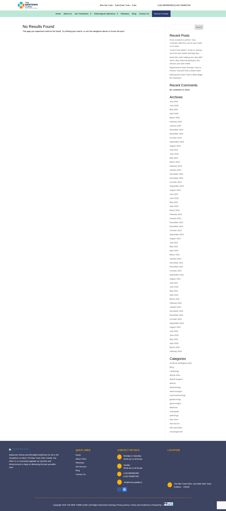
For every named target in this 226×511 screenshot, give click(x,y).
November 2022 (176, 226)
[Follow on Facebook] (119, 489)
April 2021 (174, 295)
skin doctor (175, 424)
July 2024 (174, 150)
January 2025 (175, 126)
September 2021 (177, 275)
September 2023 (177, 186)
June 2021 (174, 287)
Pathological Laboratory (104, 14)
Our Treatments (82, 14)
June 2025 (174, 106)
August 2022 (175, 239)
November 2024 (176, 134)
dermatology (175, 387)
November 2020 (176, 315)
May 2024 (174, 158)
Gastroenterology (177, 395)
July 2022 (174, 243)
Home (58, 14)
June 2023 (174, 198)
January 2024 (175, 170)
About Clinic (81, 459)
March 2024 (175, 162)
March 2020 (175, 347)
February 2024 (176, 166)
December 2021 (176, 263)
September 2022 (177, 234)
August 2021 (175, 279)
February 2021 (176, 303)
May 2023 (174, 202)
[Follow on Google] (124, 489)
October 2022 (176, 230)
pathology (174, 415)
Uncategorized (176, 432)
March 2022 (175, 255)
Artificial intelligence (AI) (180, 363)
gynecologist (175, 403)
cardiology (174, 371)
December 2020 (176, 311)
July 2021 (174, 283)
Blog (134, 14)
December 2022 (176, 222)
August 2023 (175, 190)
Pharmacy (125, 14)
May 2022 (174, 246)
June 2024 (174, 154)
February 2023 (176, 214)
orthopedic (174, 412)
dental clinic (175, 375)
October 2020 (176, 319)
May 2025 (174, 109)
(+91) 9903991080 (131, 473)
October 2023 (176, 182)
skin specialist (176, 428)
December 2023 (176, 174)
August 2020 (175, 327)
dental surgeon (176, 379)
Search (199, 27)
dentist (173, 383)
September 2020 (177, 323)
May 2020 (174, 339)
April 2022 (174, 251)
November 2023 (176, 178)
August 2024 (175, 146)
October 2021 (176, 271)
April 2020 (174, 343)
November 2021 (176, 267)
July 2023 (174, 194)
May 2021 (174, 291)
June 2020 (174, 335)
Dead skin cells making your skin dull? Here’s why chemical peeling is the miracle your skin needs (186, 60)
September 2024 (177, 142)
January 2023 (175, 218)
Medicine (173, 407)
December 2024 (176, 130)
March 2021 (175, 299)
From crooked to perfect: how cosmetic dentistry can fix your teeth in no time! (186, 43)
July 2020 (174, 331)
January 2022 (175, 259)
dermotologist (176, 391)
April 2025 (174, 114)
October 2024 (176, 138)
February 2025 (176, 122)
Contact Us (144, 14)
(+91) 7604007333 (131, 476)
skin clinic (174, 419)
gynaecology (175, 399)
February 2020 (176, 351)
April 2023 (174, 206)
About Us (68, 14)
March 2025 (175, 118)
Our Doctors (81, 467)
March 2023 (175, 210)
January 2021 (175, 307)
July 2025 (174, 101)
